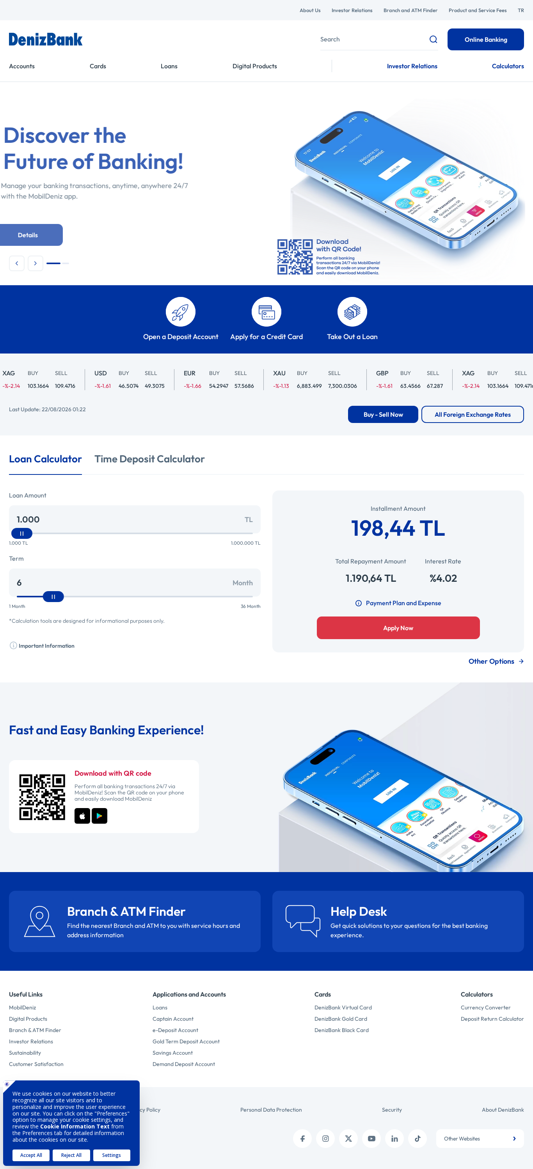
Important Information (46, 645)
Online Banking (486, 39)
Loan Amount (27, 495)
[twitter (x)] (348, 1138)
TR (521, 10)
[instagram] (325, 1138)
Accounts (22, 66)
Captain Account (173, 1018)
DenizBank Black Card (341, 1030)
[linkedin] (394, 1138)
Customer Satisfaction (36, 1064)
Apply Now (398, 628)
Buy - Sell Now (383, 414)
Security (392, 1109)
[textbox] (480, 1138)
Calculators (508, 66)
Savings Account (173, 1052)
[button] (17, 263)
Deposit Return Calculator (492, 1018)
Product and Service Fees (478, 10)
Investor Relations (352, 10)
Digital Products (255, 66)
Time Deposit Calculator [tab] (149, 458)
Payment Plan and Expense (403, 603)
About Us (310, 10)
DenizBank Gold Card (340, 1018)
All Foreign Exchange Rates (473, 414)
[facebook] (302, 1138)
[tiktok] (417, 1138)
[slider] (21, 533)
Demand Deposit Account (184, 1064)
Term (16, 558)
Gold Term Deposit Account (186, 1041)
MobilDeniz (22, 1007)
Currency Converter (486, 1007)
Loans (169, 66)
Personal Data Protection (271, 1109)
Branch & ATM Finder (35, 1030)
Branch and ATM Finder (411, 10)
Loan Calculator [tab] (45, 458)
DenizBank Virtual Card (343, 1007)
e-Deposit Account (175, 1030)
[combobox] (480, 1138)
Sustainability (25, 1052)
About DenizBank (503, 1109)
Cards (98, 66)
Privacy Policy (143, 1109)
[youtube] (371, 1138)
